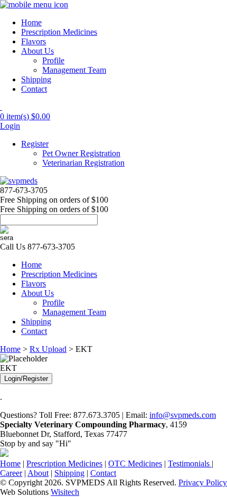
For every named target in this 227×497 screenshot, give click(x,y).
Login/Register (26, 379)
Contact (34, 88)
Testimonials (190, 463)
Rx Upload (48, 349)
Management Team (74, 69)
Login (10, 125)
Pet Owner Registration (81, 153)
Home (31, 22)
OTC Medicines (135, 463)
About (38, 473)
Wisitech (65, 492)
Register (35, 143)
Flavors (33, 41)
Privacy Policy (202, 482)
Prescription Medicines (59, 31)
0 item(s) (25, 116)
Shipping (36, 79)
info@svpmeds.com (182, 414)
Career (11, 473)
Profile (53, 60)
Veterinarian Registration (83, 162)
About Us (37, 50)
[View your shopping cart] (1, 106)
